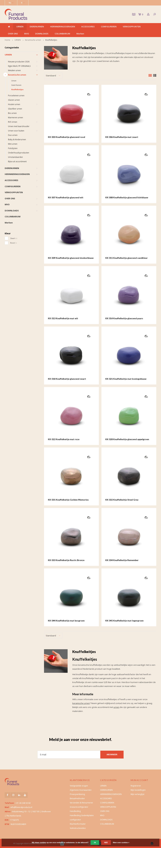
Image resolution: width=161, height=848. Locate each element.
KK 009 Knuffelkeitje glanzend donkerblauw (71, 258)
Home (7, 40)
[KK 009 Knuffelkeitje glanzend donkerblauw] (71, 233)
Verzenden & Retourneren (81, 802)
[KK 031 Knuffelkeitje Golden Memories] (71, 474)
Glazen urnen (14, 100)
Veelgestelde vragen (79, 785)
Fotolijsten (12, 148)
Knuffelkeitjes (51, 40)
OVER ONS (13, 33)
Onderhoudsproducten (18, 152)
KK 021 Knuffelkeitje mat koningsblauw (125, 378)
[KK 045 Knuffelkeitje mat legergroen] (128, 595)
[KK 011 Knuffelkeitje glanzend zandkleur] (128, 233)
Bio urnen (12, 113)
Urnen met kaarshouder (18, 126)
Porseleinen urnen (16, 95)
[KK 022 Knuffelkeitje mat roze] (71, 414)
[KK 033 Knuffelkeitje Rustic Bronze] (71, 535)
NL (10, 2)
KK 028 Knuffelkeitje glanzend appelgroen (127, 439)
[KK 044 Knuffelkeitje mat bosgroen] (71, 595)
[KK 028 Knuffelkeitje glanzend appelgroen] (128, 414)
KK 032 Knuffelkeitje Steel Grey (121, 499)
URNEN (19, 26)
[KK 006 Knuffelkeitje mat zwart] (128, 112)
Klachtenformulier (78, 824)
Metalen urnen (14, 70)
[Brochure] (133, 14)
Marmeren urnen (15, 117)
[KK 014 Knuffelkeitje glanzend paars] (128, 293)
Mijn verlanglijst (137, 794)
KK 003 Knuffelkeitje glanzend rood (66, 137)
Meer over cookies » (121, 842)
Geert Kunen (16, 85)
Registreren (136, 785)
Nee (106, 842)
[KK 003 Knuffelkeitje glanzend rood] (71, 112)
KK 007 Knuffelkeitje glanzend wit (65, 197)
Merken (80, 33)
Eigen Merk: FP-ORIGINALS (19, 66)
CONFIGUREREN (109, 26)
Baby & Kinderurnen (17, 139)
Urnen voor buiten (16, 130)
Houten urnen (14, 104)
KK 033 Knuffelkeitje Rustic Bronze (66, 560)
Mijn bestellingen (138, 790)
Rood (13, 243)
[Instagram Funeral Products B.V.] (13, 795)
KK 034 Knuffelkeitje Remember (122, 560)
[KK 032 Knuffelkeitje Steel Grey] (128, 474)
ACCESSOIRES (88, 26)
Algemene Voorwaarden (81, 790)
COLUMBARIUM (62, 33)
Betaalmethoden (77, 798)
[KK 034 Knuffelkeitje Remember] (128, 535)
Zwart (13, 238)
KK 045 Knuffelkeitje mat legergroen (124, 620)
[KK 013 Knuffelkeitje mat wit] (71, 293)
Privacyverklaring (77, 794)
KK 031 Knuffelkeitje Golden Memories (68, 499)
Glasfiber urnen (15, 108)
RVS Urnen (12, 122)
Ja (95, 842)
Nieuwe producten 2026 (18, 61)
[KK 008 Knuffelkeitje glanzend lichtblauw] (128, 172)
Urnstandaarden (15, 157)
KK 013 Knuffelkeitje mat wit (63, 318)
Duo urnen (12, 135)
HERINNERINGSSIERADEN (62, 26)
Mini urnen (12, 144)
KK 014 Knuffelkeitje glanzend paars (124, 318)
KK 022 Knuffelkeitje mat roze (63, 439)
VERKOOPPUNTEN (132, 26)
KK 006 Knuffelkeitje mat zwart (121, 137)
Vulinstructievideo (78, 828)
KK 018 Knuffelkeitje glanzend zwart (67, 378)
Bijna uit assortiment (17, 161)
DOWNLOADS (41, 33)
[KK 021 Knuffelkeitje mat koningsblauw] (128, 354)
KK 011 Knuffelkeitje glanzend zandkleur (126, 258)
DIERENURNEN (37, 26)
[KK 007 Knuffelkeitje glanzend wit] (71, 172)
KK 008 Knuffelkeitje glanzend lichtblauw (126, 197)
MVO (26, 33)
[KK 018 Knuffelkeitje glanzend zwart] (71, 354)
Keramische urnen (33, 40)
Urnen (13, 81)
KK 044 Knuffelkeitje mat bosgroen (66, 620)
